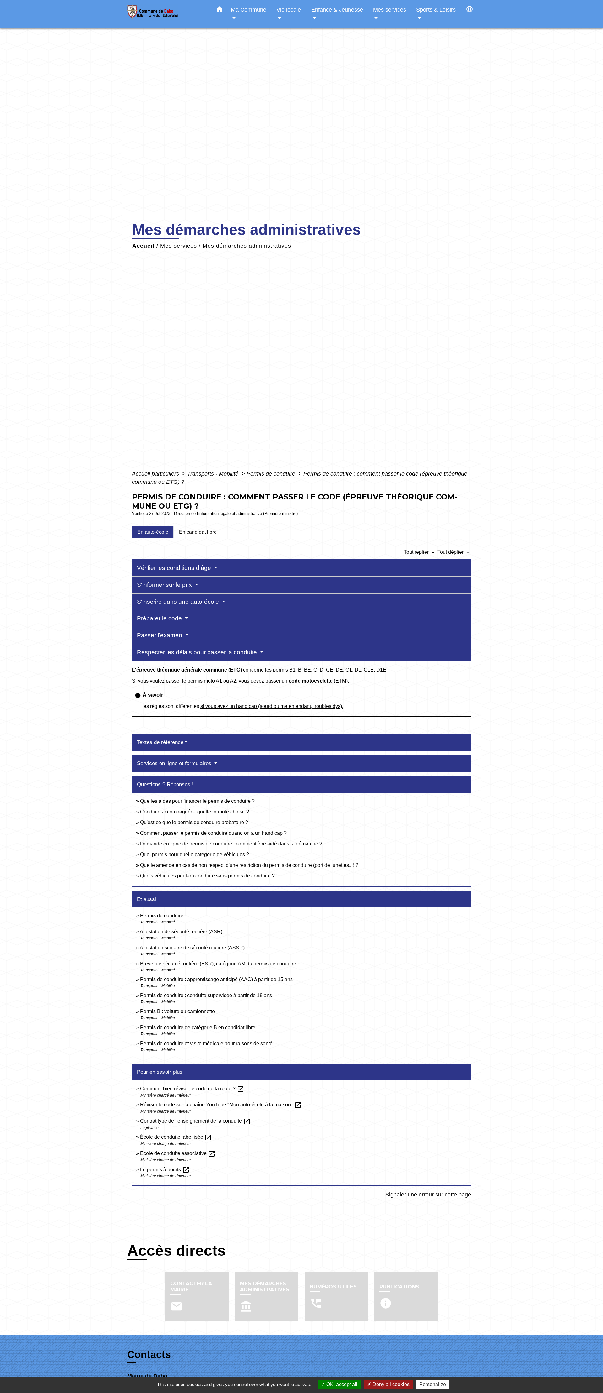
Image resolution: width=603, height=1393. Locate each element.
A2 (233, 680)
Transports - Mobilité (213, 474)
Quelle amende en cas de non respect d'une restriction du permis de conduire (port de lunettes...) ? (249, 865)
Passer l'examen (160, 635)
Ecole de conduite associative (177, 1153)
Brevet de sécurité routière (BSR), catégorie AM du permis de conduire (218, 963)
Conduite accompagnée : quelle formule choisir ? (194, 811)
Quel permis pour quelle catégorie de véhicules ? (194, 854)
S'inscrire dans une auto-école (178, 601)
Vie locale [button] (288, 9)
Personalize (432, 1384)
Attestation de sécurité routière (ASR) (181, 931)
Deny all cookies (390, 1384)
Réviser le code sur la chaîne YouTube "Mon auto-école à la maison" (221, 1104)
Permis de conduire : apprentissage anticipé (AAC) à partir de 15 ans (216, 979)
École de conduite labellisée (176, 1137)
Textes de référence (160, 742)
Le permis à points (165, 1169)
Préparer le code (160, 618)
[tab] (153, 532)
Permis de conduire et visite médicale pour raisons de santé (206, 1043)
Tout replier (420, 552)
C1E (369, 669)
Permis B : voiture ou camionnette (177, 1011)
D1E (381, 669)
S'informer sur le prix (165, 584)
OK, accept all (341, 1384)
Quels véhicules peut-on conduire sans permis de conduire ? (207, 875)
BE (307, 669)
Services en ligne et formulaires (175, 763)
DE (339, 669)
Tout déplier (454, 552)
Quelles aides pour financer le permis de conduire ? (197, 801)
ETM (340, 680)
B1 (292, 669)
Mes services (178, 246)
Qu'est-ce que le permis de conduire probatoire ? (194, 822)
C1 (348, 669)
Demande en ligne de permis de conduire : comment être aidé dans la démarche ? (231, 843)
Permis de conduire (272, 474)
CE (329, 669)
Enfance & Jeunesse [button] (337, 9)
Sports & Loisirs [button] (436, 9)
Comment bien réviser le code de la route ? (192, 1088)
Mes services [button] (389, 9)
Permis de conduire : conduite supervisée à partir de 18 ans (206, 995)
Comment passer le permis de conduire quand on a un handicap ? (213, 833)
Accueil (143, 246)
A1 (219, 680)
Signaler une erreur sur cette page (428, 1194)
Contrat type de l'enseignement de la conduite (195, 1121)
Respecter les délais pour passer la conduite (197, 652)
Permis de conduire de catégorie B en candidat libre (197, 1027)
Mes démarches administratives (247, 246)
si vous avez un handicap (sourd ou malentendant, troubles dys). (271, 706)
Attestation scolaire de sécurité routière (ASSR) (192, 947)
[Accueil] (166, 14)
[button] (219, 10)
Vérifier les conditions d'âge (175, 567)
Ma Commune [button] (248, 9)
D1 (358, 669)
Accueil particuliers (156, 474)
